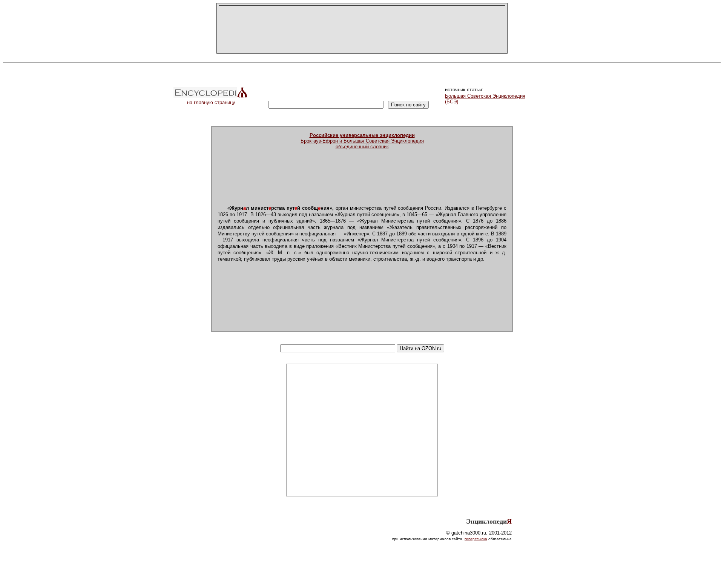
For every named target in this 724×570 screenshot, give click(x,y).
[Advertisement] (362, 28)
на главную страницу (211, 102)
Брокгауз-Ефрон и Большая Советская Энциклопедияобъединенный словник (362, 140)
